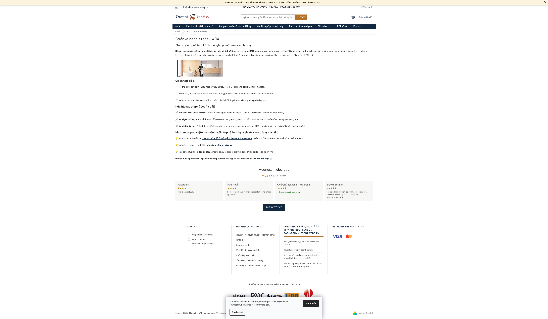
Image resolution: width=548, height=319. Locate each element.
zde (267, 304)
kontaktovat (248, 126)
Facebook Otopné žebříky (203, 243)
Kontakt (239, 239)
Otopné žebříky (260, 158)
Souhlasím (310, 303)
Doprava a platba (243, 245)
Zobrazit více (274, 207)
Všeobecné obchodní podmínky (249, 260)
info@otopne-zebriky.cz (202, 234)
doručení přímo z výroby (219, 145)
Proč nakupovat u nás (245, 255)
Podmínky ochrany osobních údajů (251, 265)
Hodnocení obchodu (274, 169)
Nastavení (237, 312)
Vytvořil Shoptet (366, 313)
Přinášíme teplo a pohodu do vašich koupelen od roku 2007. (274, 284)
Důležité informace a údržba (248, 250)
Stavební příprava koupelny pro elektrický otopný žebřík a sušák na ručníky (302, 257)
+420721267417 (199, 239)
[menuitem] (177, 26)
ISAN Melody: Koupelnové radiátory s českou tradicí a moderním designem (303, 265)
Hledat (301, 17)
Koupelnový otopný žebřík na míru (298, 250)
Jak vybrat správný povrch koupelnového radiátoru (301, 243)
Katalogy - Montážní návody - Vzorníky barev (271, 7)
